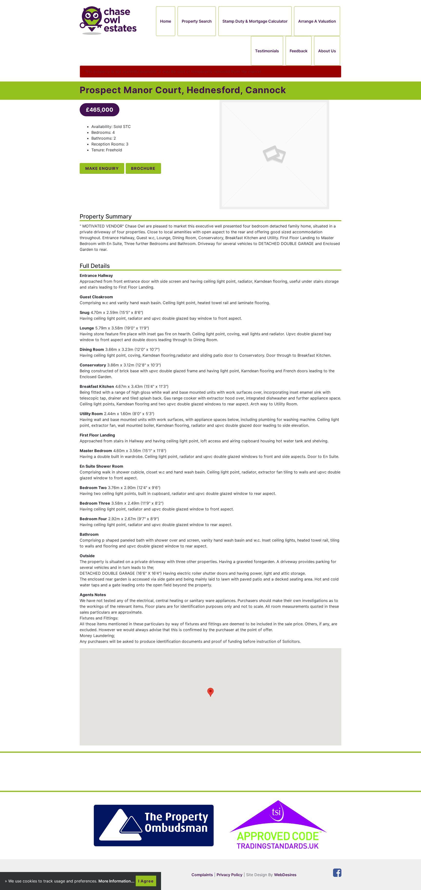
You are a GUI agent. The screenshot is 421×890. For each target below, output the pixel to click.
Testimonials (267, 50)
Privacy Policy (229, 874)
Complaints (202, 874)
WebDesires (285, 874)
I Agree (146, 881)
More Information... (116, 881)
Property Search (197, 21)
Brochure (143, 168)
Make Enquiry (102, 168)
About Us (327, 50)
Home (165, 21)
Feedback (298, 50)
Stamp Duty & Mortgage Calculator (254, 21)
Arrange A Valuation (317, 21)
